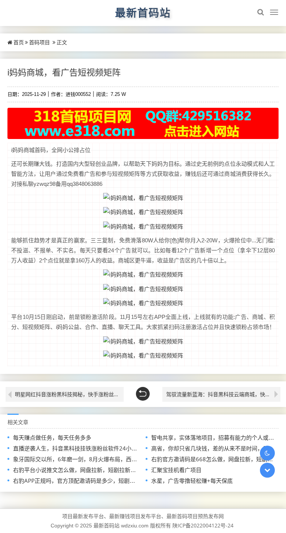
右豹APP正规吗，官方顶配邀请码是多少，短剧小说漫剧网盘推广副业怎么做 (107, 480)
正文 (62, 42)
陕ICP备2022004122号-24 (202, 525)
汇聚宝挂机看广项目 (176, 470)
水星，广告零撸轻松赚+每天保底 (192, 480)
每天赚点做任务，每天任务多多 (52, 437)
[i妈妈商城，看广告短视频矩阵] (143, 197)
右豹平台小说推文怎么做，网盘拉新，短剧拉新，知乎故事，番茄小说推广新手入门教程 (122, 470)
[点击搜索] (260, 12)
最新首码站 (143, 13)
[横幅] (143, 123)
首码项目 (39, 42)
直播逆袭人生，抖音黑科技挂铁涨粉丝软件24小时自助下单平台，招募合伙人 (108, 448)
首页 (18, 42)
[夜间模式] (267, 453)
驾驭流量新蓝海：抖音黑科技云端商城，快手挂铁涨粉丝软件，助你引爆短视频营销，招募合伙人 (223, 394)
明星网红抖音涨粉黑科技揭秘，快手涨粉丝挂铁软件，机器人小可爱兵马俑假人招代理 (69, 394)
